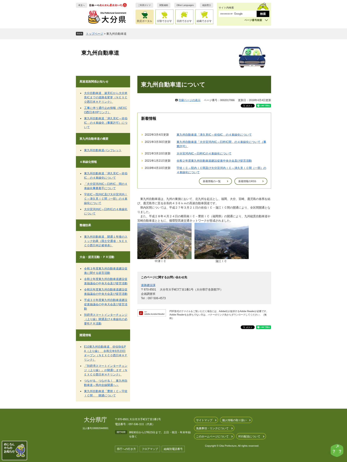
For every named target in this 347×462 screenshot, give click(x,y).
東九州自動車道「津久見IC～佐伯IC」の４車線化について (214, 134)
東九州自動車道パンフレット (103, 150)
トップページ (94, 33)
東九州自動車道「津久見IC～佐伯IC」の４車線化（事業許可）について (105, 123)
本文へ (81, 5)
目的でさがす (184, 21)
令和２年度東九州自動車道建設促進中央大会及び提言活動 (214, 160)
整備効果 (85, 225)
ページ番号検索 (253, 20)
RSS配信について (249, 436)
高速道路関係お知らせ (94, 81)
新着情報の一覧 (212, 181)
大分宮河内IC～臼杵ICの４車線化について (204, 153)
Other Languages (185, 5)
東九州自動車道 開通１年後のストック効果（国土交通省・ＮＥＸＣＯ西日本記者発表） (105, 241)
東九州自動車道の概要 (94, 138)
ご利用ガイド (144, 5)
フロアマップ (150, 448)
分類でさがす (164, 21)
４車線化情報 (88, 161)
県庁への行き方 (126, 448)
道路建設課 (148, 285)
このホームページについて (212, 436)
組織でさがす (204, 21)
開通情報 (85, 335)
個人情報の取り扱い (234, 420)
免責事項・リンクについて (212, 428)
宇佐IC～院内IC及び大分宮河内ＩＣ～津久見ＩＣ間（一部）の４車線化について (105, 199)
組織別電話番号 (173, 448)
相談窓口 (206, 5)
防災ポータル (144, 21)
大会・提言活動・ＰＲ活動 (97, 256)
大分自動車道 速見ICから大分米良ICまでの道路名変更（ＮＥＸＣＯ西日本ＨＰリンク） (105, 97)
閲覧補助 (163, 5)
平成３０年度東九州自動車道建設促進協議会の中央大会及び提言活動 (105, 304)
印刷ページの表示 (189, 100)
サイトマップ (204, 420)
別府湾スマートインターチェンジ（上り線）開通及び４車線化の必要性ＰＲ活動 (105, 319)
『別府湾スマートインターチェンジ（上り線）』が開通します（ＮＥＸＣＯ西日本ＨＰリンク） (105, 370)
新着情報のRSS (247, 181)
